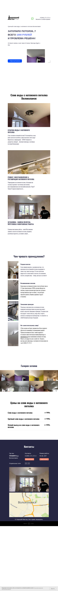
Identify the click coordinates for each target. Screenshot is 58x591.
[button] (44, 459)
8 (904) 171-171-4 (45, 17)
